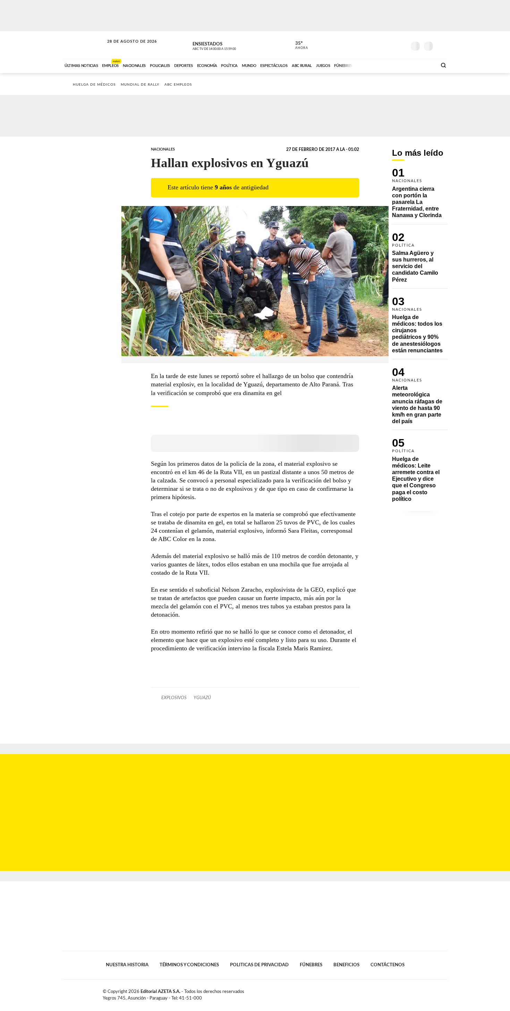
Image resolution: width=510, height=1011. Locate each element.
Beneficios (346, 965)
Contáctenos (388, 965)
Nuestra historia (127, 965)
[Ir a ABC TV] (376, 65)
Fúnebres (311, 965)
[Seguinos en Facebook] (370, 45)
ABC (84, 45)
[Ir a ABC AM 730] (395, 65)
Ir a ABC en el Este (126, 48)
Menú (441, 45)
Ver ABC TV (227, 45)
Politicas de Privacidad (259, 965)
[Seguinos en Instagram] (401, 45)
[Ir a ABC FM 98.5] (422, 65)
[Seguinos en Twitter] (380, 45)
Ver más (420, 196)
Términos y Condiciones (189, 965)
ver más (297, 45)
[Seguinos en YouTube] (390, 45)
